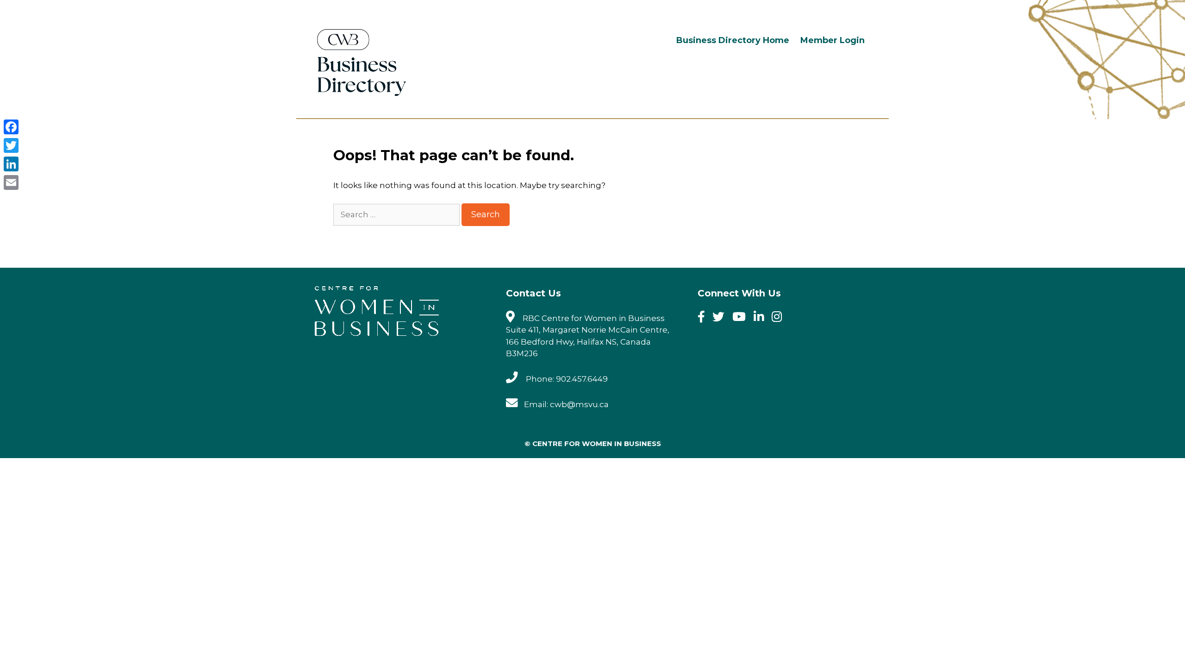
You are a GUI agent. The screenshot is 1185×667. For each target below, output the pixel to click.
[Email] (11, 182)
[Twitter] (721, 318)
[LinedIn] (762, 318)
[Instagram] (780, 318)
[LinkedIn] (11, 164)
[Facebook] (704, 318)
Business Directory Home (732, 40)
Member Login (832, 40)
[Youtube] (742, 318)
